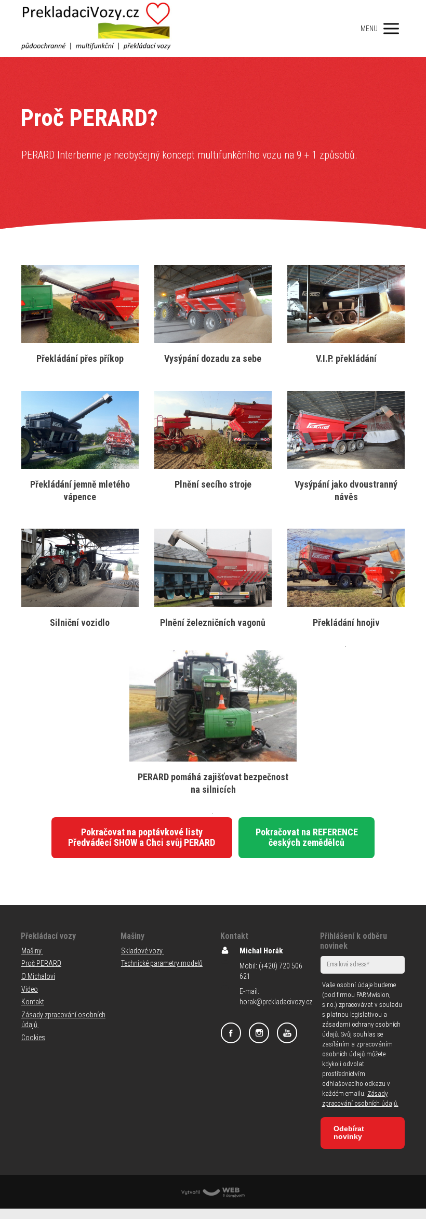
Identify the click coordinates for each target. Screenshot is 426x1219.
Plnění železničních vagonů (212, 622)
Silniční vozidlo (80, 622)
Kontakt (32, 1002)
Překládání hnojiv (346, 622)
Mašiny (32, 951)
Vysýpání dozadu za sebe (212, 358)
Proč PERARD (41, 963)
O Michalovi (38, 976)
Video (29, 989)
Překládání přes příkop (80, 358)
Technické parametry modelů (162, 963)
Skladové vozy (142, 951)
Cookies (33, 1037)
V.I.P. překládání (346, 358)
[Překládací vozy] (96, 29)
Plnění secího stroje (213, 484)
